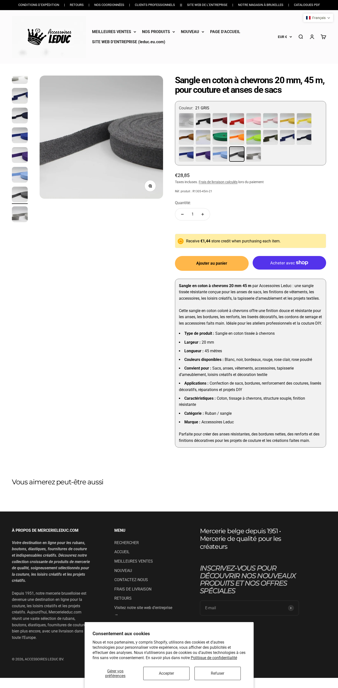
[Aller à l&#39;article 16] (20, 96)
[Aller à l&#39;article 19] (20, 155)
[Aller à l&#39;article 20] (20, 175)
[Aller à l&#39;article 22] (20, 215)
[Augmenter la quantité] (202, 214)
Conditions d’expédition (38, 5)
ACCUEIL (122, 552)
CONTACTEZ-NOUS (131, 579)
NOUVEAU (190, 31)
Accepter (166, 673)
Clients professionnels (155, 5)
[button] (318, 18)
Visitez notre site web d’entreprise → (143, 610)
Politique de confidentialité (214, 657)
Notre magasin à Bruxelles (260, 5)
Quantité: (183, 202)
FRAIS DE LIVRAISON (132, 589)
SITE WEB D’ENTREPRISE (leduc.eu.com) (128, 41)
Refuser (217, 673)
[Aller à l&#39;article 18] (20, 136)
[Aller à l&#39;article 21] (20, 195)
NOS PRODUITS (156, 31)
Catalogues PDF (307, 5)
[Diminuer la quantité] (182, 214)
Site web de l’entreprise (207, 5)
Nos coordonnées (109, 5)
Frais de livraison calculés (218, 182)
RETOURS (123, 598)
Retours (77, 5)
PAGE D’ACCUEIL (225, 31)
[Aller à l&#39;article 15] (20, 76)
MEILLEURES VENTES (111, 31)
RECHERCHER (126, 542)
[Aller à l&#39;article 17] (20, 116)
